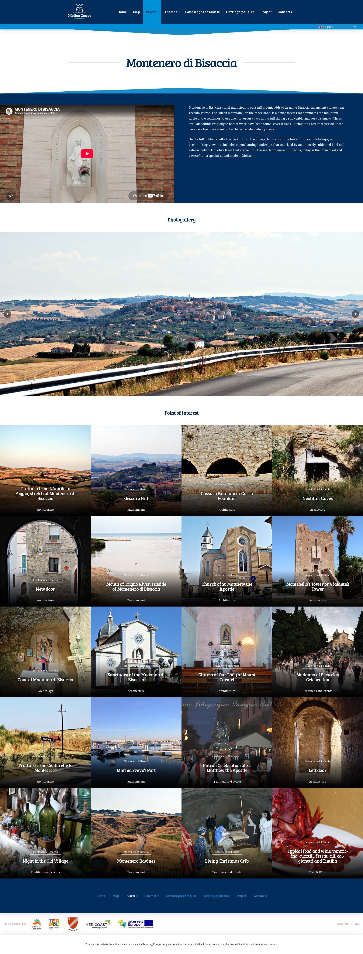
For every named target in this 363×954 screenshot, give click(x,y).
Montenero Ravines (136, 861)
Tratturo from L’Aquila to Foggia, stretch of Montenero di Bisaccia (45, 493)
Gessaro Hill (136, 498)
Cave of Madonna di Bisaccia (45, 679)
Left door (317, 770)
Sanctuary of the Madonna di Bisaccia (136, 677)
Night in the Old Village (45, 861)
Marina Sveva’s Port (136, 770)
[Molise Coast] (71, 13)
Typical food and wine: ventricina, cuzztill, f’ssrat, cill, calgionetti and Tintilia (317, 856)
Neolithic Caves (317, 498)
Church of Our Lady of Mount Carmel (226, 677)
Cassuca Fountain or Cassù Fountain (227, 495)
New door (45, 589)
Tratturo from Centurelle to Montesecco (45, 767)
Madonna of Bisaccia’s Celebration (317, 677)
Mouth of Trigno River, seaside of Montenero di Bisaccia (136, 586)
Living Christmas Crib (227, 861)
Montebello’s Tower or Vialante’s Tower (317, 586)
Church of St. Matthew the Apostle (227, 586)
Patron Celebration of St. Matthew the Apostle (227, 767)
